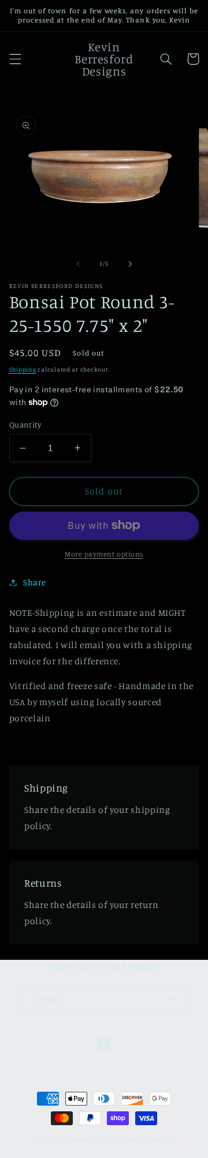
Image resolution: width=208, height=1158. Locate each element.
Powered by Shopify (146, 1139)
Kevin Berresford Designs (87, 1139)
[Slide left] (78, 264)
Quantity (25, 424)
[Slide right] (130, 264)
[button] (15, 59)
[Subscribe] (171, 999)
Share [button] (34, 582)
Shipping (22, 369)
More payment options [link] (104, 554)
